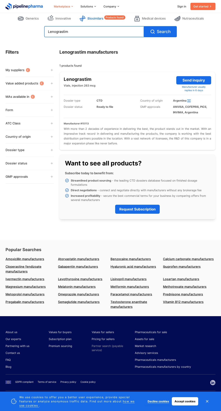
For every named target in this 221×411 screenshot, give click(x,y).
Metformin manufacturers (129, 286)
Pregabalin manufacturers (25, 302)
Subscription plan (60, 339)
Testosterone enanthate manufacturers (128, 304)
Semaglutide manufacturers (79, 302)
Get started (200, 6)
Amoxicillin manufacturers (25, 259)
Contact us (13, 353)
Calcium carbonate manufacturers (188, 259)
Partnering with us (17, 346)
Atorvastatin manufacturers (78, 259)
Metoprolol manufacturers (25, 294)
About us (11, 332)
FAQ (8, 360)
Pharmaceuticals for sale (151, 332)
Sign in (181, 6)
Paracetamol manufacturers (131, 294)
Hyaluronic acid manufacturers (133, 266)
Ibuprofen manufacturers (182, 266)
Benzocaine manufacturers (130, 259)
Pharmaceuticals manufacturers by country (163, 366)
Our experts (13, 339)
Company (109, 6)
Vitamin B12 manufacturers (183, 302)
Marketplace (62, 6)
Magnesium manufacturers (26, 286)
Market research (145, 346)
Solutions (86, 6)
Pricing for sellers (103, 339)
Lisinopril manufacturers (128, 279)
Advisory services (146, 353)
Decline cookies (158, 401)
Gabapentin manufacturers (78, 266)
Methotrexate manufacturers (184, 286)
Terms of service (47, 381)
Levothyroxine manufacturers (80, 279)
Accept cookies (185, 401)
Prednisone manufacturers (183, 294)
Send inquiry (193, 80)
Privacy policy (68, 381)
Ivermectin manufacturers (25, 279)
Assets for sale (144, 339)
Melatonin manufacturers (77, 286)
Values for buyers (60, 332)
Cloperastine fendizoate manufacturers (23, 269)
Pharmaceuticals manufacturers (155, 360)
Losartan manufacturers (181, 279)
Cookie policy (88, 381)
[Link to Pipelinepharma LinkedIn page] (212, 382)
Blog (8, 366)
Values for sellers (103, 332)
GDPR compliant (24, 381)
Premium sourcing (60, 346)
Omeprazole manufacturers (78, 294)
